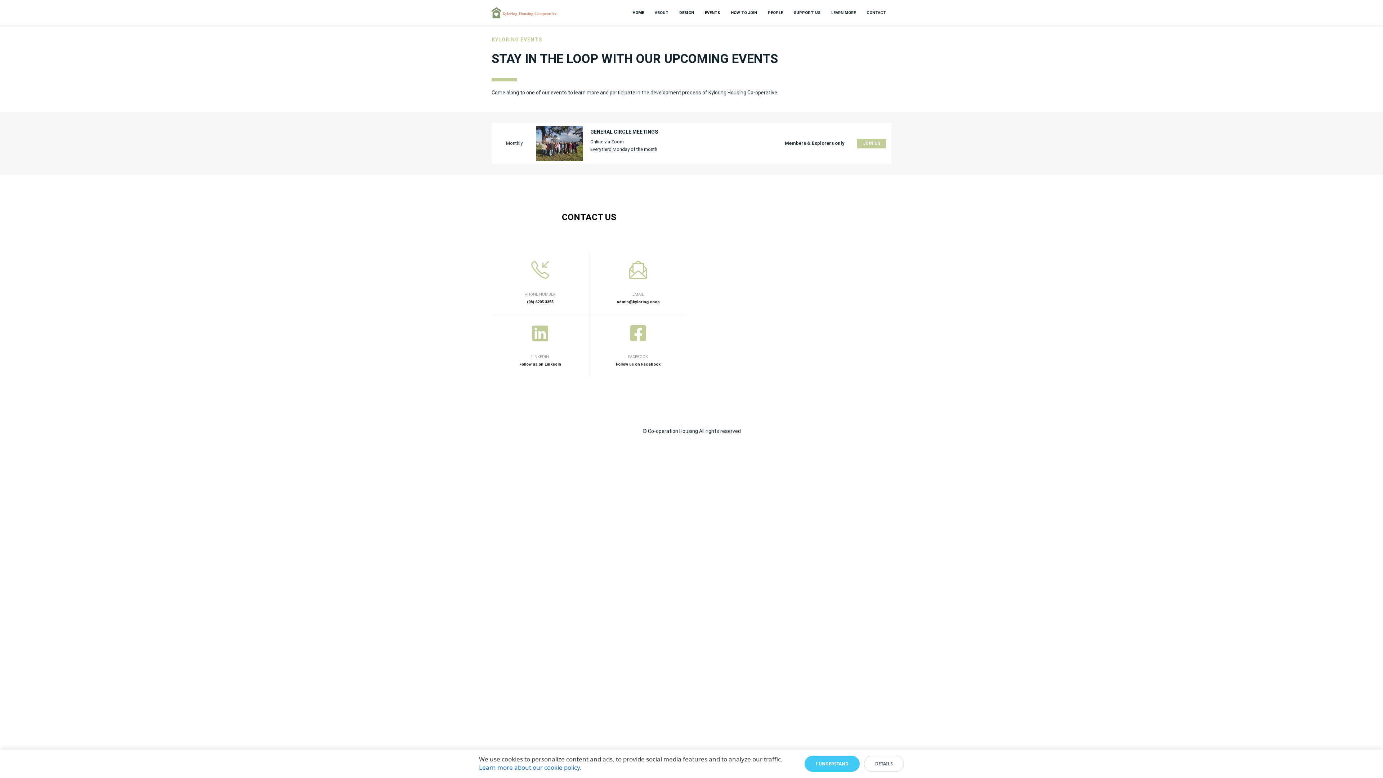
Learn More (843, 12)
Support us (807, 12)
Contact (876, 12)
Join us (871, 143)
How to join (744, 12)
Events (712, 12)
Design (686, 12)
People (775, 12)
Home (638, 12)
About (661, 12)
